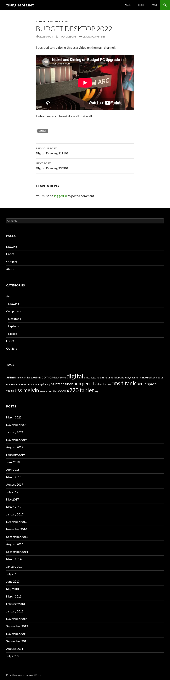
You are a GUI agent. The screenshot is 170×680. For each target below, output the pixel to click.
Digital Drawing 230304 (52, 166)
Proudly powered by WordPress (23, 674)
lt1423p (120, 377)
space (152, 384)
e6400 (87, 377)
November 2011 (16, 633)
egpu (93, 377)
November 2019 (16, 439)
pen (77, 383)
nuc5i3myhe (33, 384)
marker (151, 377)
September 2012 (17, 626)
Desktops (61, 21)
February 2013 (15, 604)
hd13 (107, 377)
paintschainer (62, 384)
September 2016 (17, 536)
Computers (44, 21)
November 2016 (16, 529)
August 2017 (14, 484)
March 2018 (14, 477)
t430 (10, 391)
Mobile (12, 333)
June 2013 (13, 581)
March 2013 (14, 596)
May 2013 (12, 589)
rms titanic (124, 383)
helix (113, 377)
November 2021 (16, 425)
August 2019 (14, 447)
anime (43, 131)
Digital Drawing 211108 (52, 151)
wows (42, 391)
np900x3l (11, 384)
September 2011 (17, 641)
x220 (62, 391)
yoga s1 (98, 391)
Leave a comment (94, 36)
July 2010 (12, 656)
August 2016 (14, 544)
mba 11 (159, 377)
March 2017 (14, 507)
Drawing (11, 246)
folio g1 (100, 377)
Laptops (13, 326)
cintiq (38, 377)
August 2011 (14, 648)
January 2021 (14, 432)
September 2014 (17, 551)
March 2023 (14, 417)
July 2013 (12, 574)
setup (142, 384)
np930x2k (21, 384)
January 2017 (14, 514)
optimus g (45, 384)
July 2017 (12, 492)
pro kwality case (103, 384)
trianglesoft (67, 36)
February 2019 (15, 454)
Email (154, 5)
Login (141, 5)
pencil (88, 383)
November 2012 (16, 619)
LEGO (10, 254)
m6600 (143, 377)
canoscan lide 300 (26, 377)
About (129, 5)
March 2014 (14, 559)
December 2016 (16, 522)
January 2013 (14, 611)
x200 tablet (51, 391)
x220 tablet (80, 390)
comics (47, 377)
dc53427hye (59, 377)
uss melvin (27, 390)
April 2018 (12, 469)
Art (8, 296)
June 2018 (13, 462)
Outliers (11, 261)
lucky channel (132, 377)
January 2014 (14, 566)
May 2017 (12, 499)
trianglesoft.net (20, 5)
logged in (60, 196)
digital (75, 376)
